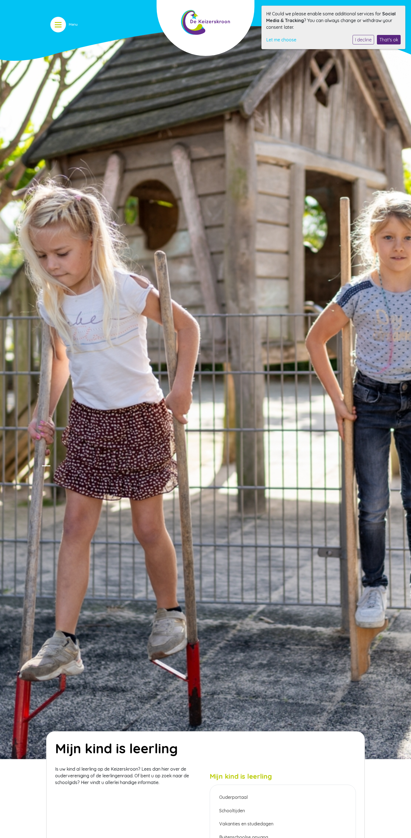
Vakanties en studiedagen (246, 824)
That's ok (388, 39)
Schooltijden (232, 810)
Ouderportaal (233, 797)
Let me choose (281, 39)
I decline (363, 39)
